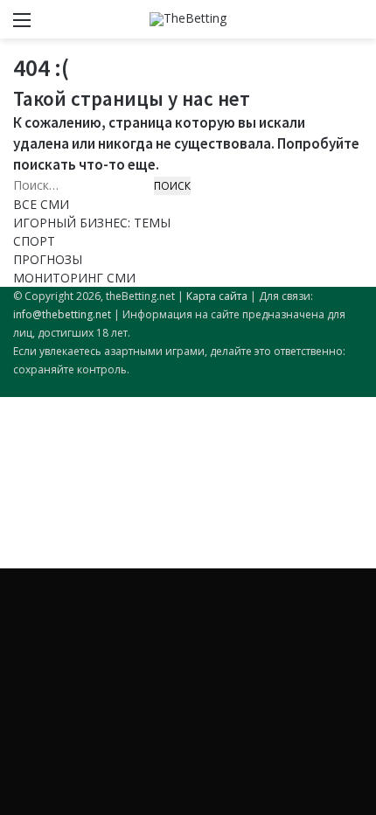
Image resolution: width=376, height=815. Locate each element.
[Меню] (22, 25)
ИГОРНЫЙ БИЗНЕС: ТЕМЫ (92, 222)
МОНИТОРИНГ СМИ (74, 277)
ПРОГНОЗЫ (47, 259)
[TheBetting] (188, 19)
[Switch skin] (323, 25)
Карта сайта (216, 296)
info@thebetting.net (62, 314)
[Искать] (354, 25)
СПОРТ (34, 241)
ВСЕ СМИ (41, 204)
